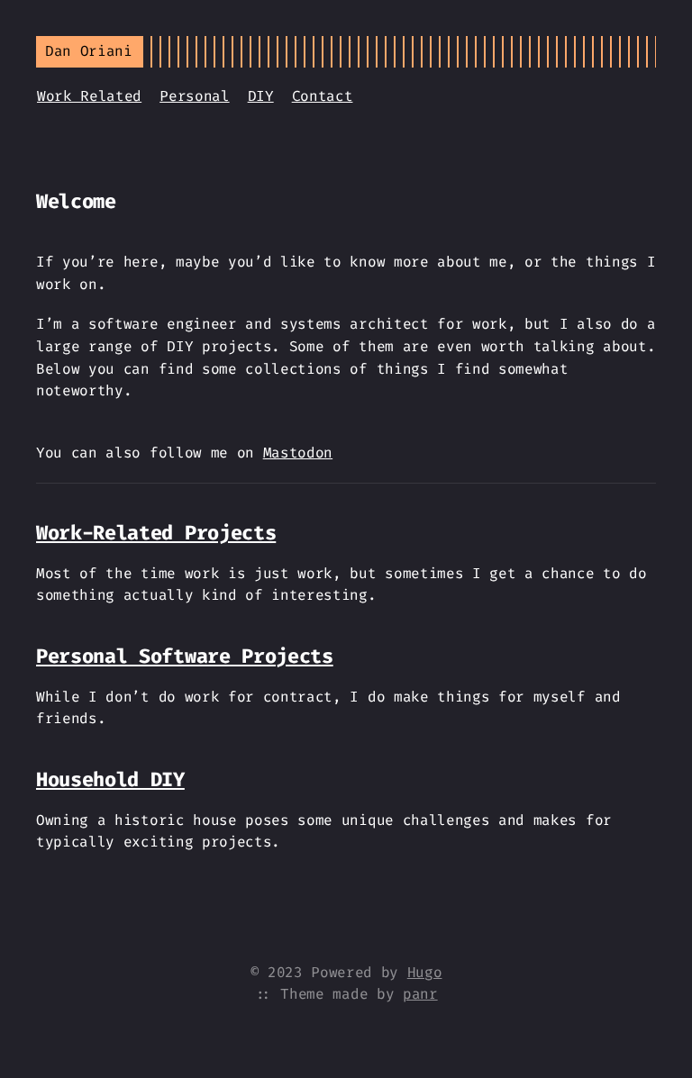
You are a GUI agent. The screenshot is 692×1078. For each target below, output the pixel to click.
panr (420, 993)
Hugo (424, 972)
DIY (261, 95)
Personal (194, 95)
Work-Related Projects (156, 533)
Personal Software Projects (184, 656)
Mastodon (297, 452)
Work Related (89, 95)
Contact (322, 95)
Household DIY (110, 779)
